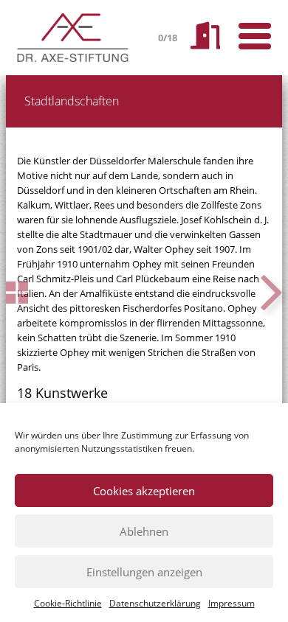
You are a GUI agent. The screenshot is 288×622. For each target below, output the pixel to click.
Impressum (231, 603)
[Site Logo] (74, 38)
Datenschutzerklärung (155, 603)
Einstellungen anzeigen (144, 572)
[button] (271, 292)
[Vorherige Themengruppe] (17, 293)
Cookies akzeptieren (144, 490)
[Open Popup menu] (255, 36)
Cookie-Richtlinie (68, 603)
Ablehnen (144, 531)
